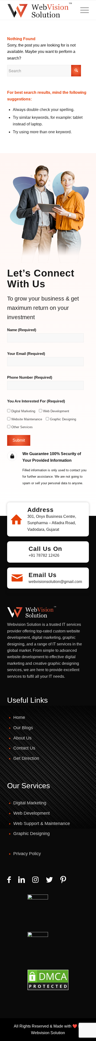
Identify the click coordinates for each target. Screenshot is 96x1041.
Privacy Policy (27, 853)
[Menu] (82, 10)
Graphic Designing (31, 833)
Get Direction (26, 758)
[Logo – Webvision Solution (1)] (39, 10)
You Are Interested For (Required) (36, 401)
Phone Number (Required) (29, 377)
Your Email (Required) (26, 354)
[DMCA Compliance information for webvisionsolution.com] (48, 980)
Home (19, 717)
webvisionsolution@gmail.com (55, 582)
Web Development (31, 813)
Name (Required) (21, 330)
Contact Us (24, 748)
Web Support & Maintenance (41, 823)
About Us (22, 738)
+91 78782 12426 (44, 555)
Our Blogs (23, 727)
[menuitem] (82, 10)
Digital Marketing (29, 802)
